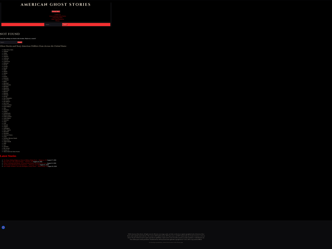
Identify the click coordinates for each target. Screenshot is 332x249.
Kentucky (5, 78)
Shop (4, 143)
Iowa (4, 74)
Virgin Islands (7, 141)
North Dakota (7, 106)
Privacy (58, 20)
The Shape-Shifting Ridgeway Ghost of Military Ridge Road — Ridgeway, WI (25, 160)
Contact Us (58, 14)
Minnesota (6, 88)
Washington (6, 128)
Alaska (5, 53)
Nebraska (5, 95)
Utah (4, 123)
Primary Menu (55, 11)
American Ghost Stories (56, 4)
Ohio (4, 108)
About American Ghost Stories (57, 16)
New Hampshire (7, 98)
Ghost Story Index (58, 17)
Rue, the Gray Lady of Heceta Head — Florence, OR (18, 161)
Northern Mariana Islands (10, 138)
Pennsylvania (6, 113)
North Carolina (7, 105)
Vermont (5, 125)
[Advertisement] (13, 194)
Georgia (5, 66)
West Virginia (7, 130)
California (6, 58)
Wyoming (6, 133)
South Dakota (7, 118)
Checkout (5, 146)
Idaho (4, 69)
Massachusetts (7, 85)
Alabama (5, 51)
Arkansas (5, 56)
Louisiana (6, 79)
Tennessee (6, 120)
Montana (5, 93)
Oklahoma (6, 110)
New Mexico (6, 101)
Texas (4, 121)
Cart (4, 145)
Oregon (5, 111)
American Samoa (8, 135)
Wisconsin (6, 131)
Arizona (5, 54)
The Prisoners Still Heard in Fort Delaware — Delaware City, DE (21, 164)
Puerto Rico (6, 140)
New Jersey (6, 100)
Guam (5, 136)
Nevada (5, 96)
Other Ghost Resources (57, 19)
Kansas (5, 76)
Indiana (5, 73)
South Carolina (7, 116)
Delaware (5, 63)
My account (6, 148)
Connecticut (6, 61)
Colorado (5, 59)
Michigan (5, 86)
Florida (5, 64)
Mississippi (6, 90)
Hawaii (5, 68)
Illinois (5, 71)
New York (6, 103)
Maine (5, 81)
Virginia (5, 126)
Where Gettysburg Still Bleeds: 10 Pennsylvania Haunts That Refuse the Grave (25, 163)
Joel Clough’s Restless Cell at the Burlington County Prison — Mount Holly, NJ (25, 166)
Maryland (5, 83)
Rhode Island (6, 115)
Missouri (5, 91)
